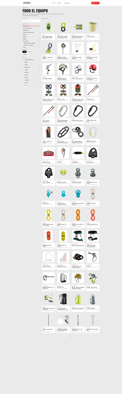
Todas (24, 51)
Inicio (54, 3)
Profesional (30, 51)
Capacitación (67, 3)
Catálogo (59, 3)
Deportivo (25, 54)
